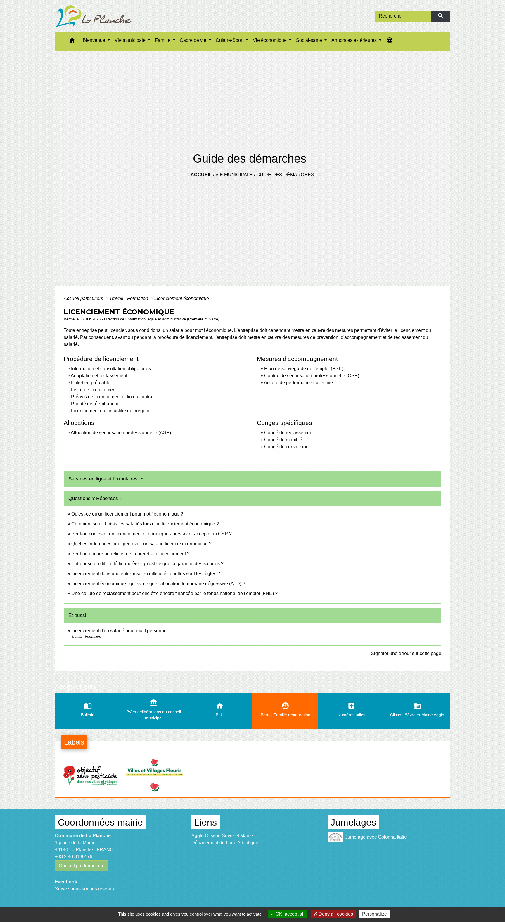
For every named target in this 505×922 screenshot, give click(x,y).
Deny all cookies (335, 913)
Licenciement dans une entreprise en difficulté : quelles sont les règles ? (145, 573)
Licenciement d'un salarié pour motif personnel (119, 630)
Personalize (374, 913)
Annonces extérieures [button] (354, 40)
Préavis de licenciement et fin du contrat (112, 396)
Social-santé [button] (309, 40)
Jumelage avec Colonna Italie (376, 837)
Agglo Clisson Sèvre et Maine (222, 835)
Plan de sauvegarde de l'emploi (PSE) (303, 368)
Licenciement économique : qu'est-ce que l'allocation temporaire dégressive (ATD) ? (158, 583)
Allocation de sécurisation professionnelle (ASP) (121, 432)
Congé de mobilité (283, 439)
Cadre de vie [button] (193, 40)
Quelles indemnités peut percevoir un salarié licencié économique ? (141, 543)
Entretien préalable (90, 382)
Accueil (201, 174)
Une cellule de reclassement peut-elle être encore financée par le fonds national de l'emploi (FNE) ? (174, 593)
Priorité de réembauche (95, 403)
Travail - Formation (129, 298)
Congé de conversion (286, 446)
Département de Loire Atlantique (224, 842)
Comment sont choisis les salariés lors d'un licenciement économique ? (145, 523)
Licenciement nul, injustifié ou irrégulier (111, 410)
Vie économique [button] (270, 40)
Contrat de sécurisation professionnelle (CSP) (311, 375)
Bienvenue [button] (94, 40)
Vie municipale (234, 174)
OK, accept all (289, 913)
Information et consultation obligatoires (111, 368)
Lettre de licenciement (94, 389)
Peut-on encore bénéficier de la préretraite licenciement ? (130, 553)
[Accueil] (94, 16)
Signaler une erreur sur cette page (406, 653)
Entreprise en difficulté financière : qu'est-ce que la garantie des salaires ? (147, 563)
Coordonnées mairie (100, 822)
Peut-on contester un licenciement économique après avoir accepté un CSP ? (151, 533)
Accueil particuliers (84, 298)
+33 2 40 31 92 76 (73, 856)
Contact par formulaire (82, 865)
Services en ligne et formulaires (103, 479)
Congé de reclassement (289, 432)
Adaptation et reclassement (99, 375)
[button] (72, 42)
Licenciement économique (181, 298)
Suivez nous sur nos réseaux (85, 888)
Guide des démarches (285, 174)
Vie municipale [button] (131, 40)
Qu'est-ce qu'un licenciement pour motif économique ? (127, 513)
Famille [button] (163, 40)
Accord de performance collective (298, 382)
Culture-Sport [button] (230, 40)
